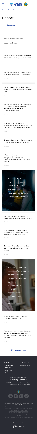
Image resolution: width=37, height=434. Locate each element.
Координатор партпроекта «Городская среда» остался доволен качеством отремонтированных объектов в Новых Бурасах (17, 334)
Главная (4, 9)
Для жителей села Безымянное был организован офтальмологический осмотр (16, 248)
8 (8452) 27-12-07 (18, 379)
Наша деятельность (15, 9)
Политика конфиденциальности (18, 412)
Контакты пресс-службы (9, 371)
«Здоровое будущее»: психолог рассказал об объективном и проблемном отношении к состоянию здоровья (17, 158)
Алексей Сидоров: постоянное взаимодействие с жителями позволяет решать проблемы (17, 41)
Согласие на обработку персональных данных (18, 417)
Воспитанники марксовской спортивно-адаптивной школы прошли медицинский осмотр (18, 58)
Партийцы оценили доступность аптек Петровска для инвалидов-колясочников (18, 217)
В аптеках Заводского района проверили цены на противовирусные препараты (18, 141)
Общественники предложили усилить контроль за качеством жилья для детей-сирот (18, 89)
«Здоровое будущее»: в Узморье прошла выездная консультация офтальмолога (18, 74)
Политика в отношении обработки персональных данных (18, 414)
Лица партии (24, 362)
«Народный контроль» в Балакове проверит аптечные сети (15, 317)
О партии (7, 362)
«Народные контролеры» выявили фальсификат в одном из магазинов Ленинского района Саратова (16, 232)
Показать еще (20, 350)
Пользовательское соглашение (18, 410)
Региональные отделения (8, 366)
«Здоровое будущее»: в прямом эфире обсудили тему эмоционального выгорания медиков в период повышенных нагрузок (17, 107)
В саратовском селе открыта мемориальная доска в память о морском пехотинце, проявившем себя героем (18, 125)
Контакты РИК (25, 365)
